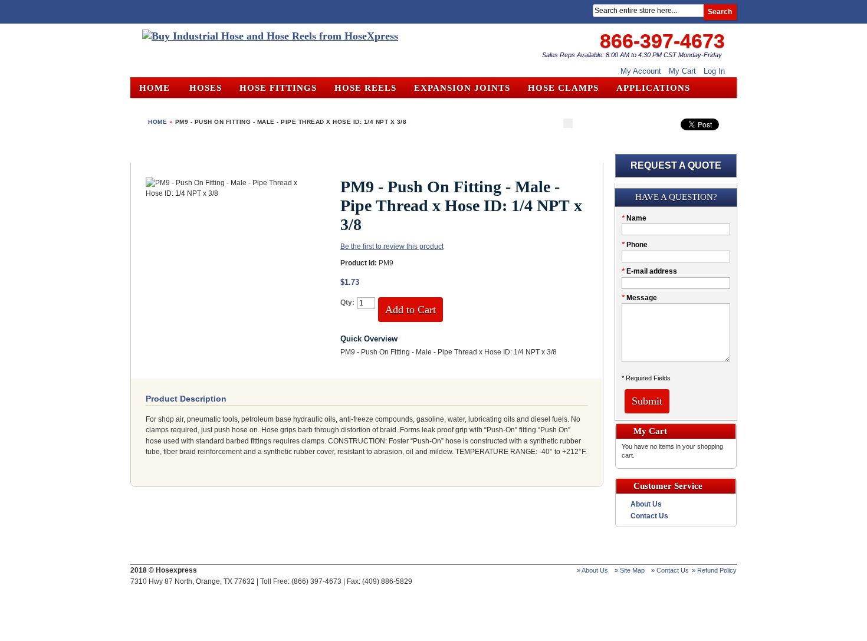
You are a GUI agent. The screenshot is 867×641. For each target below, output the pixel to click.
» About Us (592, 570)
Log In (714, 71)
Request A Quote (675, 165)
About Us (646, 504)
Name (634, 218)
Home (154, 88)
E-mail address (649, 271)
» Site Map (630, 570)
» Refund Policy (714, 570)
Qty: (347, 302)
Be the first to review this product (392, 246)
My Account (640, 71)
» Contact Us (670, 570)
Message (639, 298)
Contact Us (649, 516)
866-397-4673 (662, 40)
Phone (635, 245)
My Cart (682, 71)
